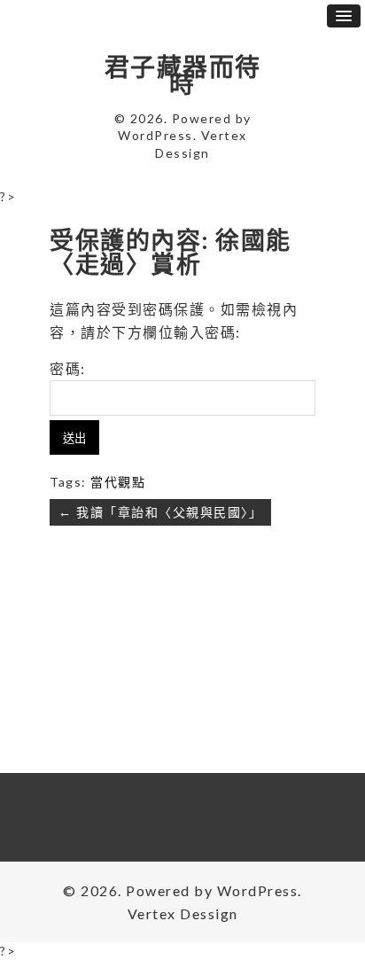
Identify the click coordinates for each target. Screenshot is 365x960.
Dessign (182, 152)
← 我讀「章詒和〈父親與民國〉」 (160, 511)
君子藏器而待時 (183, 75)
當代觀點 (117, 481)
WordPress (155, 135)
